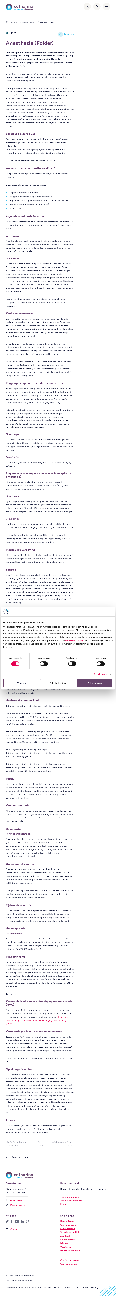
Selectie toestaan (58, 683)
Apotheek (65, 1236)
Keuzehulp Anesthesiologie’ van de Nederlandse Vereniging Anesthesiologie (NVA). (37, 1020)
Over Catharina (68, 1225)
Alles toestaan (95, 683)
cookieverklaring (74, 640)
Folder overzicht (20, 1157)
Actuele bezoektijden (71, 1200)
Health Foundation (70, 1250)
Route (63, 1204)
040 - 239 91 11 (17, 1200)
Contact (14, 1229)
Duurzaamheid (67, 1228)
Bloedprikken (67, 1221)
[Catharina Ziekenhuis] (19, 7)
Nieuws (64, 1243)
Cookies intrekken (69, 1260)
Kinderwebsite (67, 1239)
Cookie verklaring (90, 1287)
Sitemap (76, 1287)
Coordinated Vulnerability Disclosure (23, 1287)
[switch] (44, 663)
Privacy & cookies (62, 1287)
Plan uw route (17, 1205)
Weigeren (21, 683)
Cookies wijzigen (68, 1264)
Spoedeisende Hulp (70, 1232)
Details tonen (100, 674)
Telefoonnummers (69, 1197)
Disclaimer (47, 1287)
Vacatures (65, 1247)
